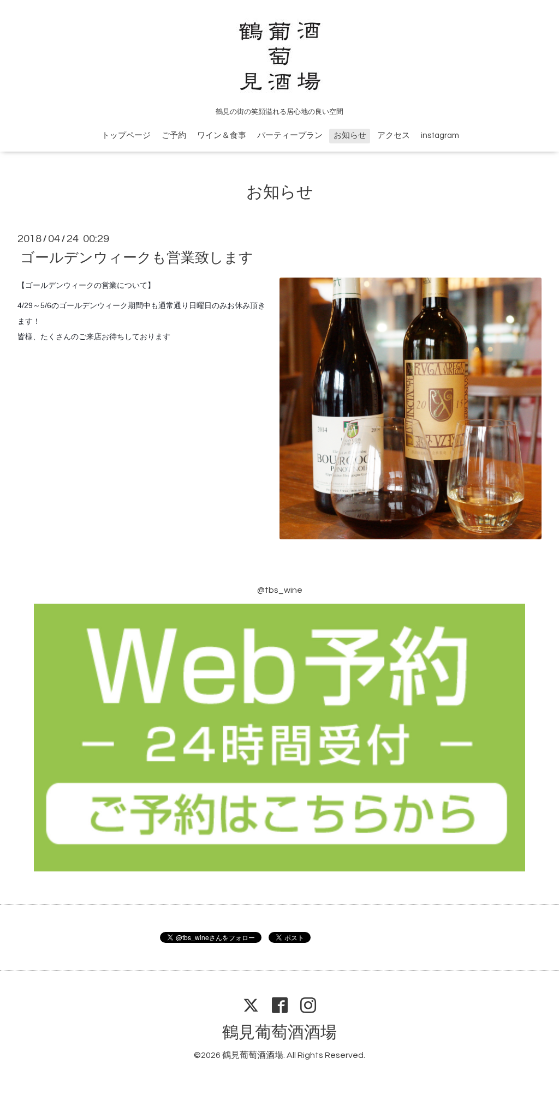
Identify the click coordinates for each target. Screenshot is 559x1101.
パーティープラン (290, 135)
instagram (440, 135)
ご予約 (174, 135)
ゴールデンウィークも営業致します (136, 258)
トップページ (126, 135)
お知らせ (350, 135)
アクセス (393, 135)
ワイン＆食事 (221, 135)
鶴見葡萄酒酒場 (279, 1032)
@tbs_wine (279, 590)
